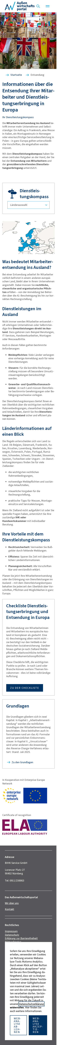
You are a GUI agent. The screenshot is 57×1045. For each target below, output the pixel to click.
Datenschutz (12, 935)
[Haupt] (47, 6)
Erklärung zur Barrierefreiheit (21, 938)
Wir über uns (12, 903)
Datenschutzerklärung (31, 1004)
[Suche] (38, 6)
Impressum (11, 931)
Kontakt (9, 909)
